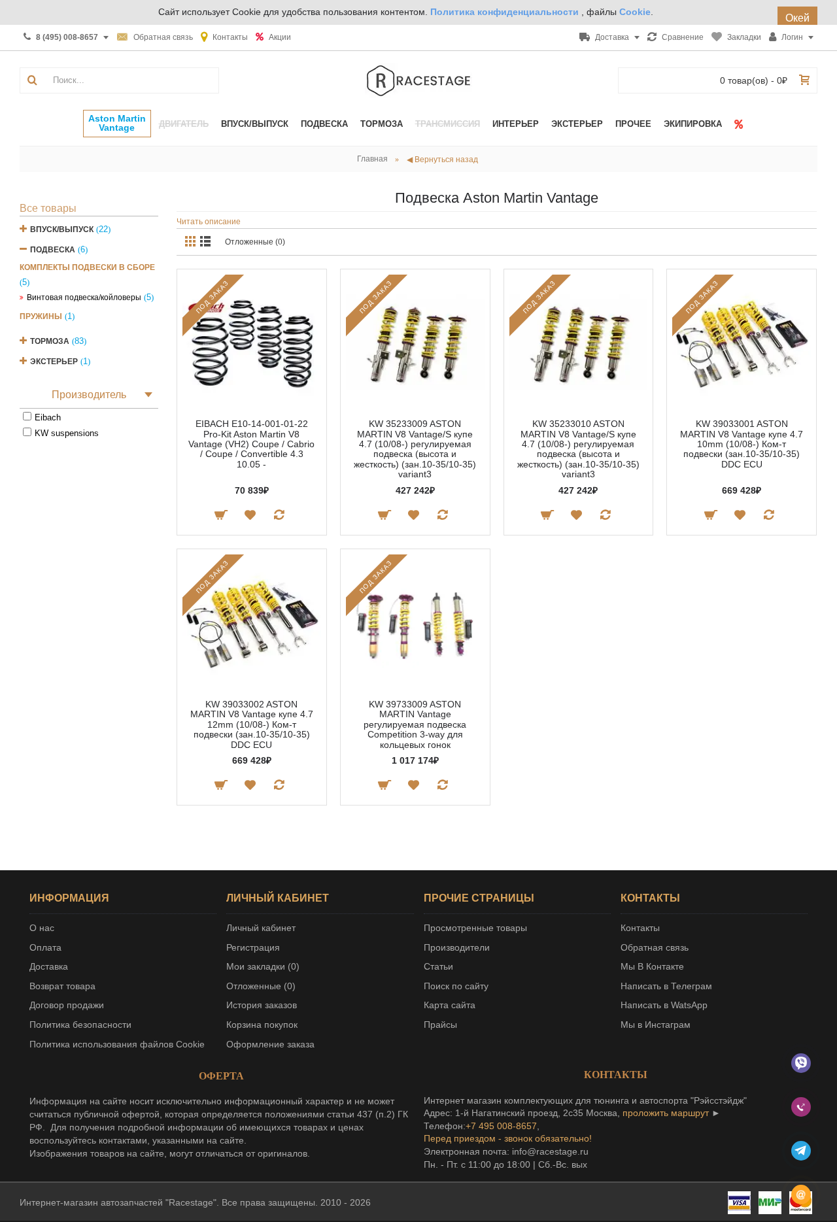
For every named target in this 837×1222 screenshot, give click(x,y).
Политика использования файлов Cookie (117, 1044)
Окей (797, 18)
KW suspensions (67, 433)
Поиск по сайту (456, 986)
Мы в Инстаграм (656, 1024)
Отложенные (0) (255, 241)
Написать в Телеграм (666, 986)
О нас (41, 928)
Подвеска (52, 249)
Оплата (45, 947)
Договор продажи (66, 1005)
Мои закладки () (262, 966)
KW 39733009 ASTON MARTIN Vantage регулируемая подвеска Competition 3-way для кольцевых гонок (415, 724)
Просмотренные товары (475, 928)
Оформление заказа (270, 1044)
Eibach (48, 417)
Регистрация (253, 947)
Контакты (640, 928)
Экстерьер (54, 361)
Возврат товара (62, 986)
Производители (457, 947)
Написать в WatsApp (664, 1005)
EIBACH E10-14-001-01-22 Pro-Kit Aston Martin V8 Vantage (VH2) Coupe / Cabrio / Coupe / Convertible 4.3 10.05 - (251, 443)
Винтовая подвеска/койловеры (84, 297)
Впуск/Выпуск (62, 229)
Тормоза (49, 341)
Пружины (41, 316)
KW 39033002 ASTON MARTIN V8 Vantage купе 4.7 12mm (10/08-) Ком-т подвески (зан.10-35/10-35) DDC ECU (251, 724)
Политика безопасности (80, 1024)
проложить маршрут (666, 1113)
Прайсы (440, 1024)
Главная (372, 158)
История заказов (261, 1005)
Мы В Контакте (652, 966)
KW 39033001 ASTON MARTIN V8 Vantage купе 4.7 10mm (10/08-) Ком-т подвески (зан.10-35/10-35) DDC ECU (741, 443)
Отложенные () (261, 986)
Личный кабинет (261, 928)
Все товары (48, 208)
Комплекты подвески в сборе (87, 267)
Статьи (438, 966)
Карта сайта (449, 1005)
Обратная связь (655, 947)
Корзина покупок (262, 1024)
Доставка (48, 966)
